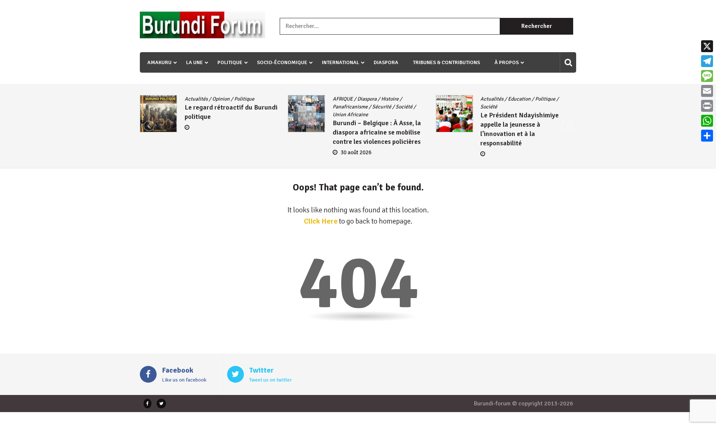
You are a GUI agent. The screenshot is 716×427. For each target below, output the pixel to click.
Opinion (221, 99)
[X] (707, 46)
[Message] (707, 76)
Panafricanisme (350, 107)
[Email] (707, 90)
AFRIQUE (343, 99)
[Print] (707, 105)
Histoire (390, 99)
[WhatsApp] (707, 120)
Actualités (196, 99)
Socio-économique (282, 62)
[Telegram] (707, 61)
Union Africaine (350, 114)
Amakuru (159, 62)
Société (404, 107)
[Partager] (707, 135)
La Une (194, 62)
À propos (506, 62)
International (340, 62)
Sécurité (381, 107)
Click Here (320, 221)
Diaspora (386, 62)
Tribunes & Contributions (446, 62)
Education (519, 99)
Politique (229, 62)
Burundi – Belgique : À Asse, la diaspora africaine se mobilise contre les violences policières (377, 132)
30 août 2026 (355, 152)
